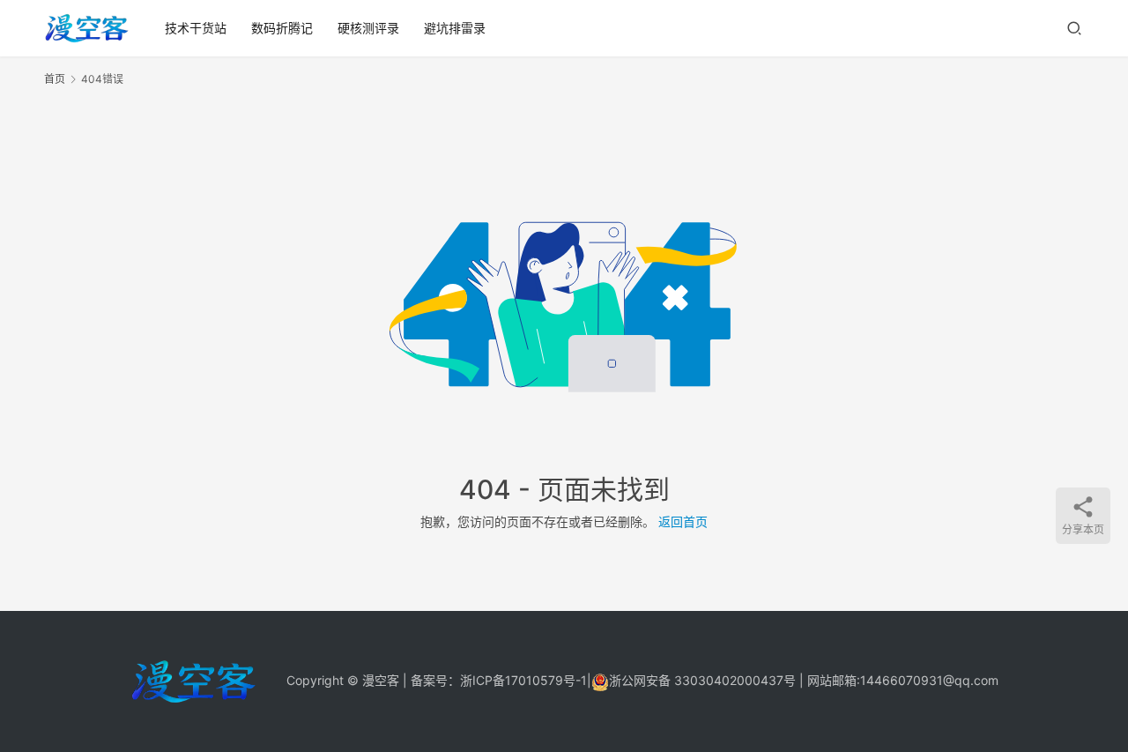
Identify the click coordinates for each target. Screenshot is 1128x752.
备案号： (435, 680)
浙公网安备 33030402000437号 (702, 680)
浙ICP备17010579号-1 (523, 680)
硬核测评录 (368, 27)
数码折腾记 (282, 27)
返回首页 (683, 521)
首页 (54, 79)
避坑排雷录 (455, 27)
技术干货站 (195, 27)
